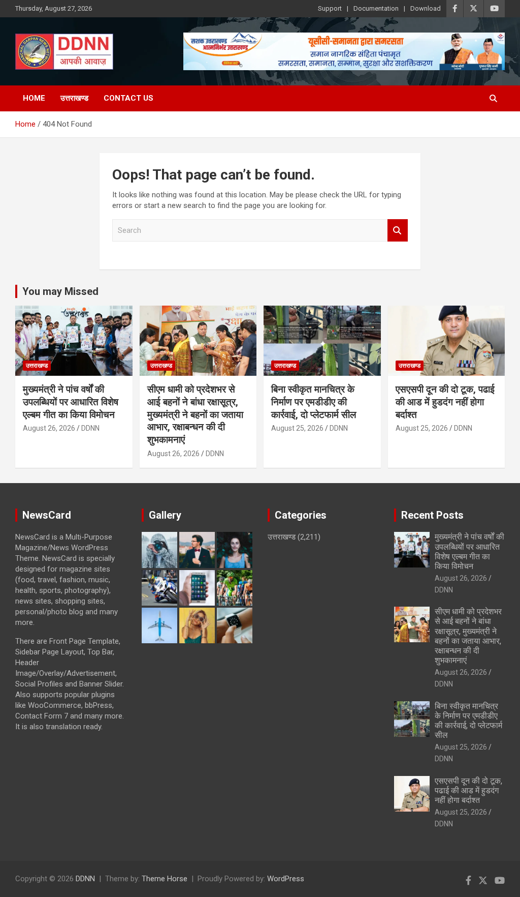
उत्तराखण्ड (74, 98)
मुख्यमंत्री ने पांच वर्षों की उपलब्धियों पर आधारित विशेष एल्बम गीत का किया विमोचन (70, 401)
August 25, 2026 (297, 428)
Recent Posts (432, 515)
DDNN (90, 428)
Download (425, 8)
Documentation (376, 8)
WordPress (285, 878)
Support (330, 8)
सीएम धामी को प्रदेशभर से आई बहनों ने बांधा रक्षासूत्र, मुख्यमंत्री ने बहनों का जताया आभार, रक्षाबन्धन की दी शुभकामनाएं (195, 414)
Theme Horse (164, 878)
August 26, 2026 (49, 428)
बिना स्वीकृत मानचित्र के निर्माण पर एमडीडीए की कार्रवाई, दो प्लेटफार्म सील (313, 401)
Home (34, 98)
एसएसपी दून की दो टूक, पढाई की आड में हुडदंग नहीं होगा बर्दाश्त (445, 401)
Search (397, 230)
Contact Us (128, 98)
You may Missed (60, 291)
